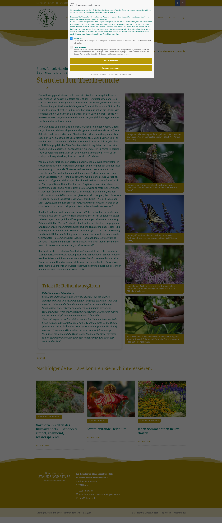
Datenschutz (103, 74)
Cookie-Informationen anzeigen (120, 74)
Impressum (94, 74)
